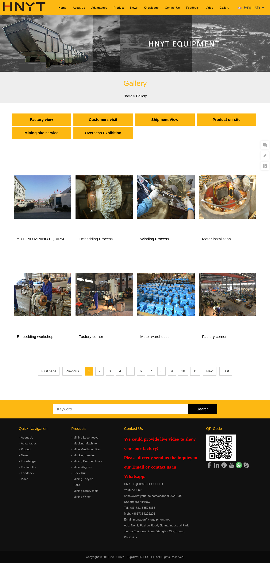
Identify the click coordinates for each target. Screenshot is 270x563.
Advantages (99, 7)
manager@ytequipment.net (151, 519)
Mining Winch (82, 496)
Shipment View (164, 120)
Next (209, 371)
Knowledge (151, 7)
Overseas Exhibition (103, 133)
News (134, 7)
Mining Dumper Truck (87, 461)
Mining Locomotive (86, 437)
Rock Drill (79, 473)
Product (118, 7)
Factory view (41, 120)
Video (209, 7)
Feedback (192, 7)
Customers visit (103, 120)
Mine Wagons (82, 467)
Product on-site (226, 120)
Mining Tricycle (83, 479)
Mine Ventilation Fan (87, 449)
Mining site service (41, 133)
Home (62, 7)
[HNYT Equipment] (23, 7)
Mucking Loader (84, 455)
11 (195, 371)
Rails (76, 484)
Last (226, 371)
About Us (79, 7)
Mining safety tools (85, 490)
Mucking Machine (85, 443)
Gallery (224, 7)
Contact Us (172, 7)
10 (183, 371)
